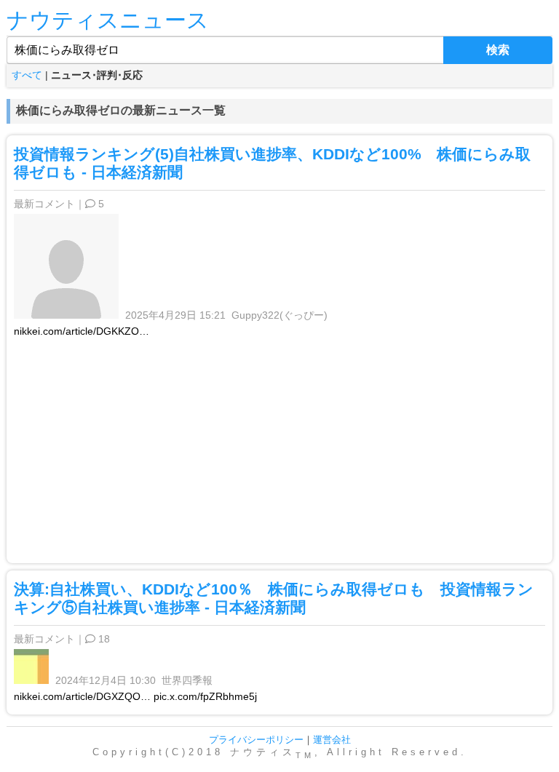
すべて (27, 75)
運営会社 (332, 739)
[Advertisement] (279, 447)
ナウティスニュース (108, 20)
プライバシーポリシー (256, 739)
